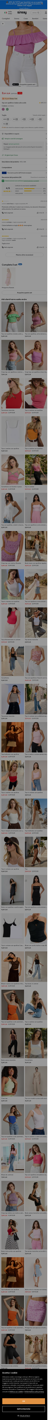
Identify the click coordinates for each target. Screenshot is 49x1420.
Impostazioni (23, 1409)
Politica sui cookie (16, 1391)
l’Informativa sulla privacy (34, 1391)
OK (23, 1401)
